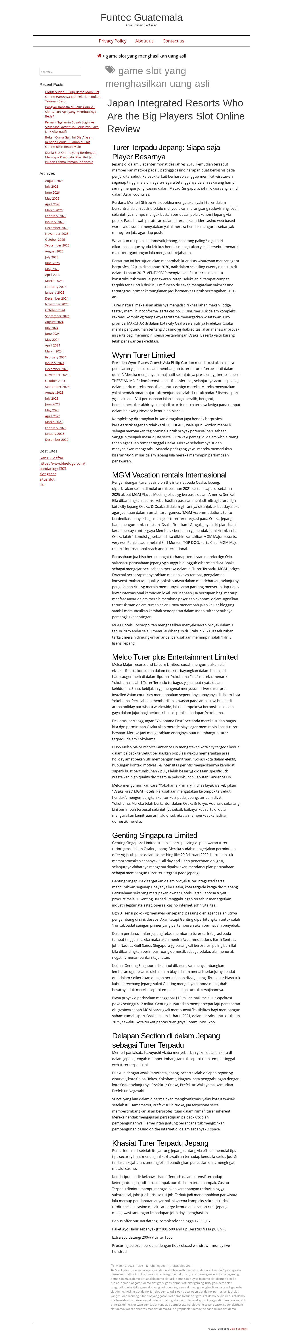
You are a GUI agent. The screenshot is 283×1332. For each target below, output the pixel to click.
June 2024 (52, 333)
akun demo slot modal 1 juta (211, 1270)
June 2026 (52, 192)
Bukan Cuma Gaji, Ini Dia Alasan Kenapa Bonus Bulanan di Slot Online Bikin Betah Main (68, 142)
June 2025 (52, 263)
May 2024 (52, 339)
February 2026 (55, 216)
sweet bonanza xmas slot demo (146, 1309)
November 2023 (57, 375)
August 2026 (54, 181)
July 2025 (51, 257)
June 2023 (52, 404)
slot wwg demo (141, 1305)
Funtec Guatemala (142, 17)
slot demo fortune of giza (184, 1296)
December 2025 (56, 228)
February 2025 (55, 287)
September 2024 (57, 316)
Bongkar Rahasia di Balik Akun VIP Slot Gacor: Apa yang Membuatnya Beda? (70, 111)
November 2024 (57, 304)
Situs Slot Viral (182, 1266)
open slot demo (201, 1292)
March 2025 (54, 281)
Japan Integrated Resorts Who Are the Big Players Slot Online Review (176, 115)
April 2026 (52, 204)
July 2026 (51, 186)
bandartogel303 (53, 468)
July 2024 (51, 328)
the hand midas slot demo (218, 1309)
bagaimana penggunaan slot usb (167, 1274)
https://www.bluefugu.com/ (62, 463)
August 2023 (54, 392)
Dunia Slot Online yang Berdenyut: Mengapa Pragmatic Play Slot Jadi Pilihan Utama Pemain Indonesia (70, 157)
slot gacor (48, 474)
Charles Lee (157, 1266)
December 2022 (56, 439)
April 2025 (52, 275)
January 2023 (54, 433)
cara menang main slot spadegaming (215, 1274)
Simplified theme (239, 1328)
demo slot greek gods (157, 1283)
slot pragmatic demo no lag (221, 1300)
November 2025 (57, 233)
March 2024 (54, 351)
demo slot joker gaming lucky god (195, 1283)
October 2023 (55, 381)
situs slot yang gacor (153, 1296)
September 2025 (57, 245)
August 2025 (54, 251)
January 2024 (54, 363)
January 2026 (54, 222)
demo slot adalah (143, 1279)
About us (144, 41)
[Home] (99, 56)
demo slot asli (165, 1279)
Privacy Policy (112, 41)
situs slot (47, 479)
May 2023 (52, 410)
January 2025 (54, 292)
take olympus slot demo (184, 1309)
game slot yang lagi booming (159, 1287)
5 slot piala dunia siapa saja (133, 1270)
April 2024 (52, 345)
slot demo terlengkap (188, 1300)
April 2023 (52, 416)
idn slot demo (159, 1292)
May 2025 (52, 269)
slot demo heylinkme (216, 1296)
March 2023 (54, 422)
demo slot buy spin (188, 1279)
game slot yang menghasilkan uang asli (204, 1287)
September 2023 (57, 387)
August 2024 (54, 322)
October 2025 (55, 239)
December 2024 (56, 298)
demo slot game (131, 1283)
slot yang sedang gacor (207, 1305)
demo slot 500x (121, 1279)
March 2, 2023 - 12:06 (129, 1266)
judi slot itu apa (180, 1292)
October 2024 (55, 310)
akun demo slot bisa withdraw (171, 1270)
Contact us (173, 41)
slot (43, 484)
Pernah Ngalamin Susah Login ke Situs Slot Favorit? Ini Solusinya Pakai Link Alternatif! (72, 127)
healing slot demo (137, 1292)
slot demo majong (161, 1300)
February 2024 (55, 357)
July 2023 (51, 398)
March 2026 (54, 210)
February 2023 (55, 428)
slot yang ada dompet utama (172, 1305)
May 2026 (52, 198)
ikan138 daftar (51, 458)
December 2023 (56, 369)
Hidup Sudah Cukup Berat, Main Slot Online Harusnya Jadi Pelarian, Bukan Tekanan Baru (72, 96)
